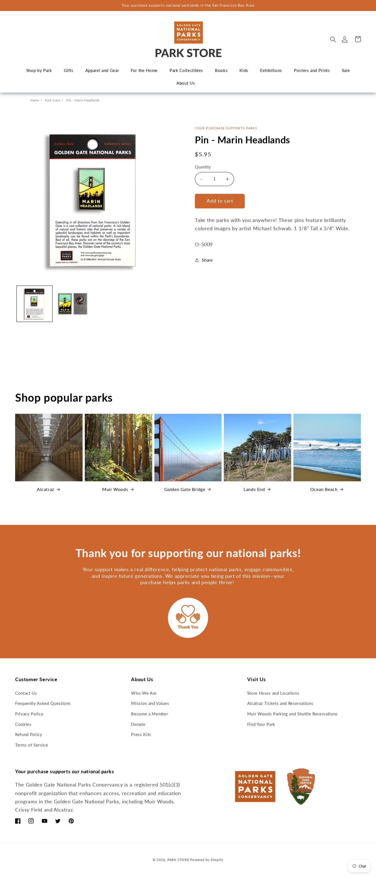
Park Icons (53, 100)
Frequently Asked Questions (43, 703)
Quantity (203, 167)
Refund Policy (28, 734)
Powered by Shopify (206, 860)
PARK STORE (178, 860)
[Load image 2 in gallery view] (73, 304)
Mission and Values (150, 703)
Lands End (254, 489)
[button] (333, 39)
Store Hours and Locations (273, 693)
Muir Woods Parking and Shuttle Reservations (292, 713)
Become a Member (149, 713)
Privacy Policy (29, 713)
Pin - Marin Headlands (83, 100)
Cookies (23, 724)
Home (34, 100)
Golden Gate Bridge (184, 489)
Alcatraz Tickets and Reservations (280, 703)
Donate (138, 724)
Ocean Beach (324, 489)
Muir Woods (115, 489)
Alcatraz (45, 489)
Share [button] (207, 259)
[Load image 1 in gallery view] (35, 304)
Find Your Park (261, 724)
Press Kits (141, 734)
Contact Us (26, 693)
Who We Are (144, 693)
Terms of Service (31, 744)
